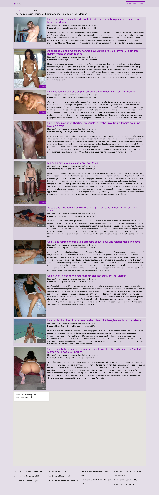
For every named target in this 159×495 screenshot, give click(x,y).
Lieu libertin (19, 10)
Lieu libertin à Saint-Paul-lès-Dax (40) (94, 473)
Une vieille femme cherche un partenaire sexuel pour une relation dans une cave (93, 241)
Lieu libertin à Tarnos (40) (124, 484)
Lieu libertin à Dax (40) (56, 471)
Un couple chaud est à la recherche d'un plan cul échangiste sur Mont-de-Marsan (94, 320)
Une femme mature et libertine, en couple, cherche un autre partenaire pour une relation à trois (93, 124)
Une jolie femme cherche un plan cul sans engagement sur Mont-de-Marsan (91, 91)
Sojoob (17, 3)
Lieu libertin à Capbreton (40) (26, 481)
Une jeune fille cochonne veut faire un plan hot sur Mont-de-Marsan (86, 275)
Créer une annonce (135, 3)
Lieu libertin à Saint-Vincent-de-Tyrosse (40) (127, 473)
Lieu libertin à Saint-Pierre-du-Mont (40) (96, 482)
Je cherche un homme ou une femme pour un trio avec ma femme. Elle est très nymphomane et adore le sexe (93, 52)
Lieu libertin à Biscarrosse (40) (26, 476)
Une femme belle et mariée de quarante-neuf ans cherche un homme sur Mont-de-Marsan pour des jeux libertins (95, 350)
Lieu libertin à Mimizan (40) (58, 476)
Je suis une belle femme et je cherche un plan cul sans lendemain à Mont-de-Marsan (92, 209)
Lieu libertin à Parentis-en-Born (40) (62, 481)
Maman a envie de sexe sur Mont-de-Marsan (73, 162)
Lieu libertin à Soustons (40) (126, 480)
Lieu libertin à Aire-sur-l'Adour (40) (28, 471)
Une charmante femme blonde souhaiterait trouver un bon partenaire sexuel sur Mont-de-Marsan (93, 21)
